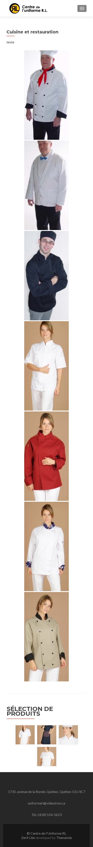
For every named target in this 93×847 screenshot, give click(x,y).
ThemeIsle (64, 837)
